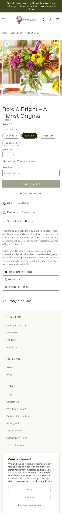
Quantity (7, 149)
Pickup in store (28, 161)
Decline (29, 497)
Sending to (13, 167)
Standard (11, 135)
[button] (43, 19)
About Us (11, 347)
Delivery (11, 161)
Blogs (9, 374)
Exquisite (11, 142)
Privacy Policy (44, 481)
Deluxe (29, 135)
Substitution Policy (17, 437)
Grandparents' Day (16, 325)
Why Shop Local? (16, 408)
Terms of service (15, 445)
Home (5, 33)
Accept (29, 489)
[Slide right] (37, 102)
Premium (48, 135)
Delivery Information (18, 416)
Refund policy (14, 430)
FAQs (9, 394)
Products (11, 339)
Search (10, 367)
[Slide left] (24, 102)
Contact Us (12, 401)
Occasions (12, 332)
